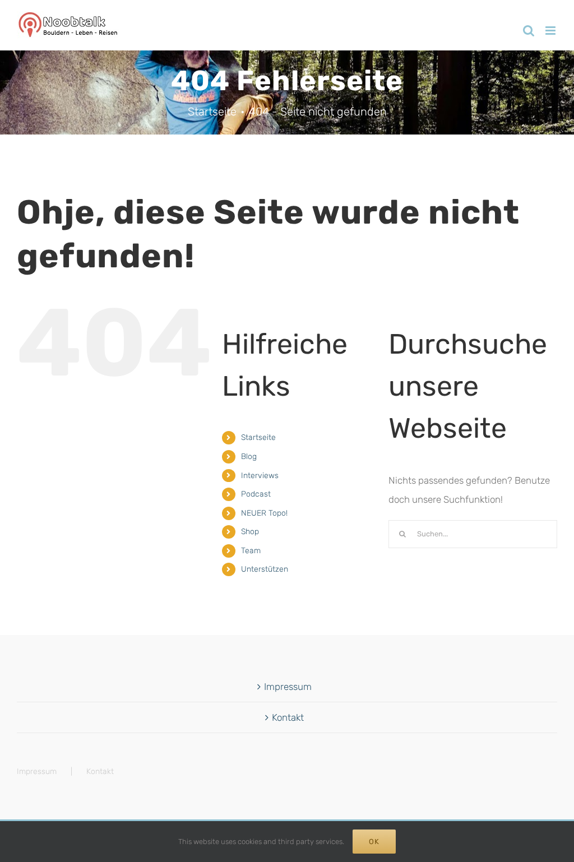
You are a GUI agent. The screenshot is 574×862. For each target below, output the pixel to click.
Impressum (288, 686)
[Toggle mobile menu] (551, 30)
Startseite (258, 437)
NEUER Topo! (264, 513)
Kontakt (288, 717)
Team (251, 550)
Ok (374, 841)
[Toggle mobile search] (528, 30)
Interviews (260, 475)
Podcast (256, 494)
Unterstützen (264, 569)
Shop (250, 531)
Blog (249, 456)
